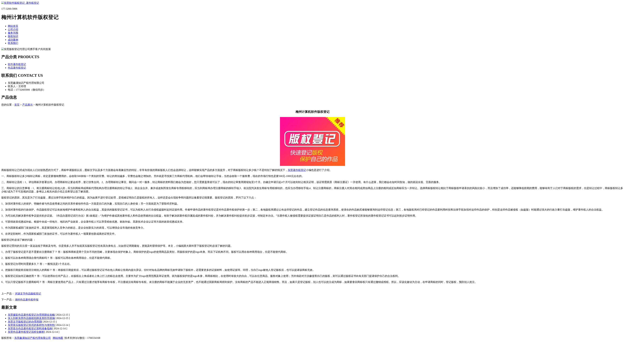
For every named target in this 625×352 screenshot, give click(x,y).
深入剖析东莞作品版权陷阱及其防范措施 (31, 318)
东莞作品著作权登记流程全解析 (26, 331)
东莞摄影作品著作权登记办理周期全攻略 (31, 314)
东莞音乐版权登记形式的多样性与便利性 (31, 325)
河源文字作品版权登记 (28, 293)
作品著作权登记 (17, 67)
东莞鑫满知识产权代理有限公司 (32, 338)
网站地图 (58, 338)
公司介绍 (13, 29)
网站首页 (13, 26)
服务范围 (13, 32)
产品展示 (27, 104)
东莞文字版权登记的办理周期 (25, 321)
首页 (17, 104)
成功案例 (13, 39)
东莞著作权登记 (297, 170)
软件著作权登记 (17, 64)
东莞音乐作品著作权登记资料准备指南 (30, 328)
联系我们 (13, 43)
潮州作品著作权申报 (26, 299)
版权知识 (13, 36)
